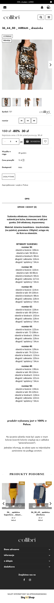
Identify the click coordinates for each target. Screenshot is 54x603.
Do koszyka (35, 141)
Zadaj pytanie (8, 177)
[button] (27, 549)
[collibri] (44, 111)
